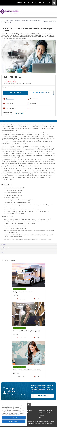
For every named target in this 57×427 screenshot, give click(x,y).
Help (40, 417)
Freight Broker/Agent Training (23, 292)
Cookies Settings (13, 421)
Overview (3, 121)
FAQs (2, 253)
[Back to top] (28, 410)
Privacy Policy (49, 423)
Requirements (5, 247)
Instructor (4, 250)
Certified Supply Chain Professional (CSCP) (27, 370)
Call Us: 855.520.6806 (49, 21)
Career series (10, 99)
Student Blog (48, 412)
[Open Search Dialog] (54, 2)
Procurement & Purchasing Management (26, 331)
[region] (13, 413)
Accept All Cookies (13, 418)
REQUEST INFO (20, 113)
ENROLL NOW (15, 92)
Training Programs (9, 20)
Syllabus (3, 244)
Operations (17, 20)
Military (40, 412)
